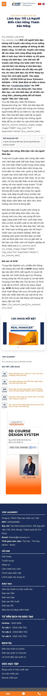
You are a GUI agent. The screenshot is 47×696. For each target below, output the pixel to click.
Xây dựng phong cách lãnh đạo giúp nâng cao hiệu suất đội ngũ (26, 382)
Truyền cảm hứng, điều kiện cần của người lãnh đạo (21, 141)
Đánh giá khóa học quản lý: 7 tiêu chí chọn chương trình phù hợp (26, 374)
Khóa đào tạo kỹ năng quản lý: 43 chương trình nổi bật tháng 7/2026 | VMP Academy (26, 390)
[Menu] (4, 4)
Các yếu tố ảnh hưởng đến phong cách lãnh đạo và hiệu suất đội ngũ (26, 405)
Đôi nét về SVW (9, 145)
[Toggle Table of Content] (42, 138)
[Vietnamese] (39, 4)
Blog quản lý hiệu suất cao (23, 16)
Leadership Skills (21, 85)
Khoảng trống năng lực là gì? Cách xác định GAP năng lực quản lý (26, 397)
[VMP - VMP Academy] (24, 4)
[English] (43, 4)
